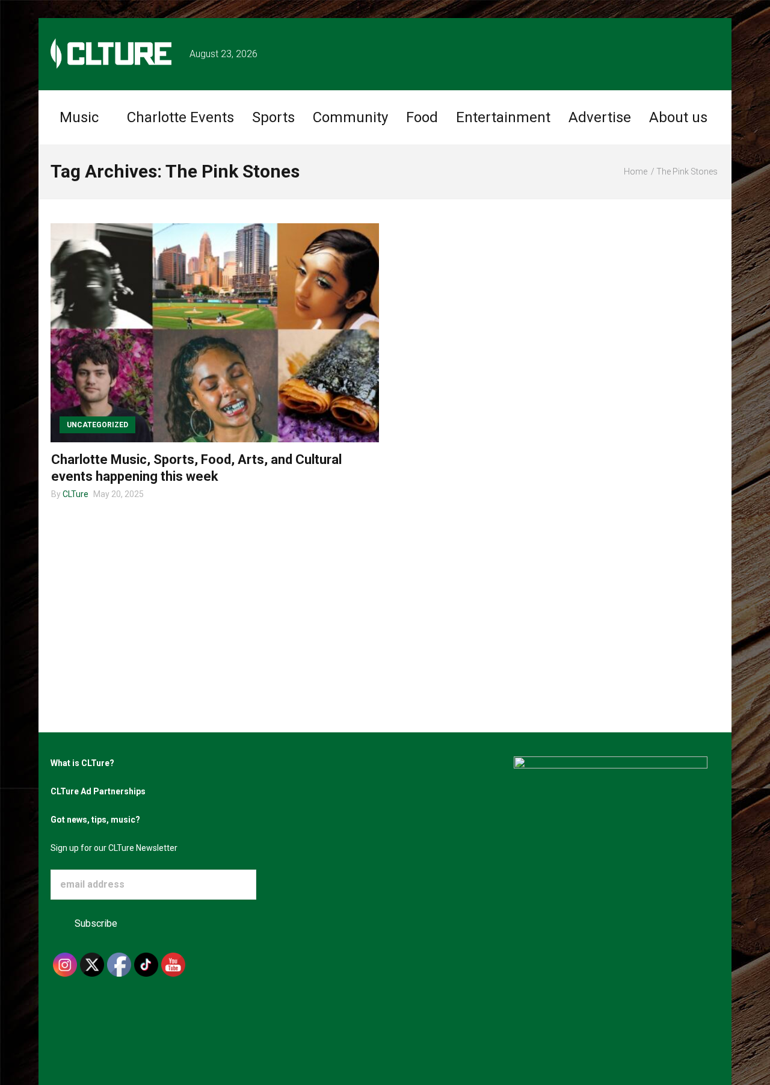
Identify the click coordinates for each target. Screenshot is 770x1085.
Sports (273, 117)
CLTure (75, 494)
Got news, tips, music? (95, 819)
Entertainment (503, 117)
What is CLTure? (82, 763)
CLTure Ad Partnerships (98, 791)
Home (635, 171)
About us (678, 117)
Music (79, 117)
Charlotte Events (180, 117)
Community (350, 117)
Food (422, 117)
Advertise (599, 117)
